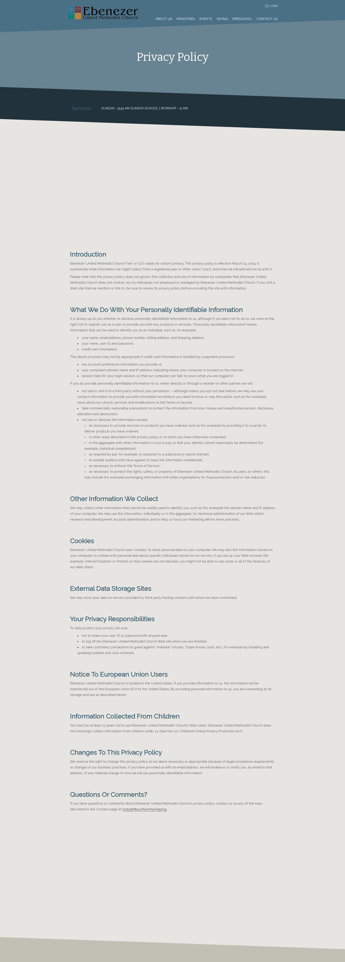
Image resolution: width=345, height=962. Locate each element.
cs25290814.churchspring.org (144, 809)
